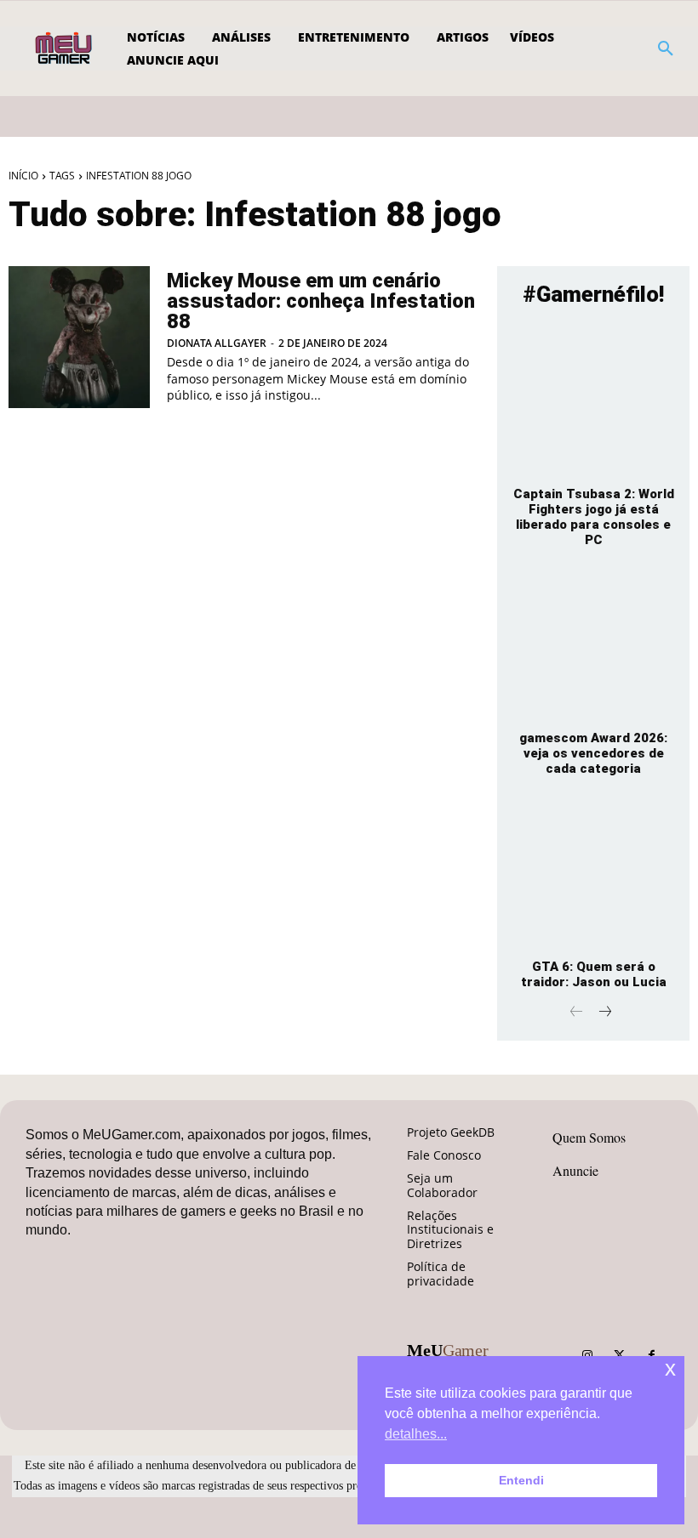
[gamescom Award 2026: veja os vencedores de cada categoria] (593, 644)
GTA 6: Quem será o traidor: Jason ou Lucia (594, 974)
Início (23, 175)
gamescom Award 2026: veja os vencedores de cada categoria (593, 753)
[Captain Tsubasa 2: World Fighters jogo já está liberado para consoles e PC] (593, 399)
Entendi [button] (521, 1480)
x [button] (670, 1368)
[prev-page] (576, 1013)
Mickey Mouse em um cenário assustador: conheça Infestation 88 (321, 301)
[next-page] (604, 1013)
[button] (665, 48)
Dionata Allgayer (216, 343)
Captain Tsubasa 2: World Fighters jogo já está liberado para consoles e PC (593, 517)
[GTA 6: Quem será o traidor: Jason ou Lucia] (593, 873)
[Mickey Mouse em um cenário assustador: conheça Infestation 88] (79, 336)
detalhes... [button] (416, 1434)
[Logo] (65, 48)
